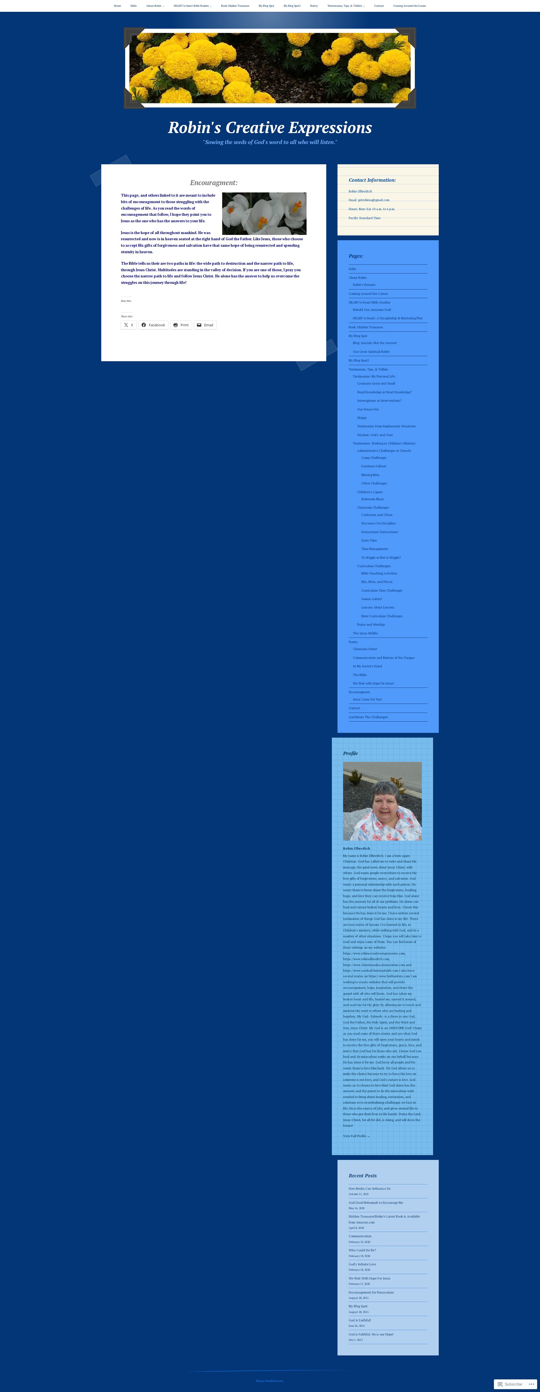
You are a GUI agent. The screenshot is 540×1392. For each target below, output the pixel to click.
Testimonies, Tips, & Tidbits (344, 6)
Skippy (362, 418)
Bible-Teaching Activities (379, 573)
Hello (133, 6)
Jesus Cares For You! (367, 699)
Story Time (369, 540)
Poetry (314, 6)
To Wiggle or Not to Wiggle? (381, 557)
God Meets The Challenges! (368, 717)
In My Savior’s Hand (367, 666)
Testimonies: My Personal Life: (374, 376)
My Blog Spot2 (292, 6)
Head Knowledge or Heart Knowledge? (384, 392)
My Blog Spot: (358, 1306)
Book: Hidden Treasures (235, 6)
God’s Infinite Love (362, 1264)
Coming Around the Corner (409, 6)
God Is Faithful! (360, 1320)
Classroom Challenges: (373, 507)
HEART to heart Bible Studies (191, 6)
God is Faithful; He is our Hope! (371, 1334)
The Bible (359, 675)
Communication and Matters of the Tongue (384, 657)
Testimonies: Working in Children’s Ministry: (384, 443)
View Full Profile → (356, 1136)
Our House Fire (368, 409)
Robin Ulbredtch (356, 848)
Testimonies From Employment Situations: (387, 426)
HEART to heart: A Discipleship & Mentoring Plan (388, 318)
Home (117, 6)
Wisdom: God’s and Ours (375, 435)
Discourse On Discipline (378, 523)
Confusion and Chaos (377, 515)
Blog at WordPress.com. (270, 1381)
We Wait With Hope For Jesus (369, 1278)
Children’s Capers (370, 492)
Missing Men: (370, 475)
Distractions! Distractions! (379, 532)
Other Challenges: (374, 483)
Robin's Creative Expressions (270, 127)
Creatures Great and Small (376, 383)
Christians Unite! (365, 649)
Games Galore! (371, 599)
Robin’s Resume (364, 284)
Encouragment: (359, 692)
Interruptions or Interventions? (379, 400)
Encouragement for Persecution (371, 1292)
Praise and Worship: (371, 624)
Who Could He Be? (362, 1250)
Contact (379, 6)
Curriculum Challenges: (374, 566)
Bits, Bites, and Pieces (377, 582)
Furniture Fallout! (373, 466)
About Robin (153, 6)
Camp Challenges (373, 457)
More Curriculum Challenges (381, 616)
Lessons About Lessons (377, 607)
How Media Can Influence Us (370, 1188)
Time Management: (375, 549)
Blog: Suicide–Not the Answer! (375, 343)
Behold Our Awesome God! (372, 309)
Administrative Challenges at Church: (384, 450)
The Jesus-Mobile (365, 633)
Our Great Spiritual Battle (371, 351)
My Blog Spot (266, 6)
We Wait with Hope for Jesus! (373, 683)
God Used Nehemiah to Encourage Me (376, 1202)
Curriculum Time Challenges (381, 590)
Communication (360, 1236)
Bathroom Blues (372, 499)
